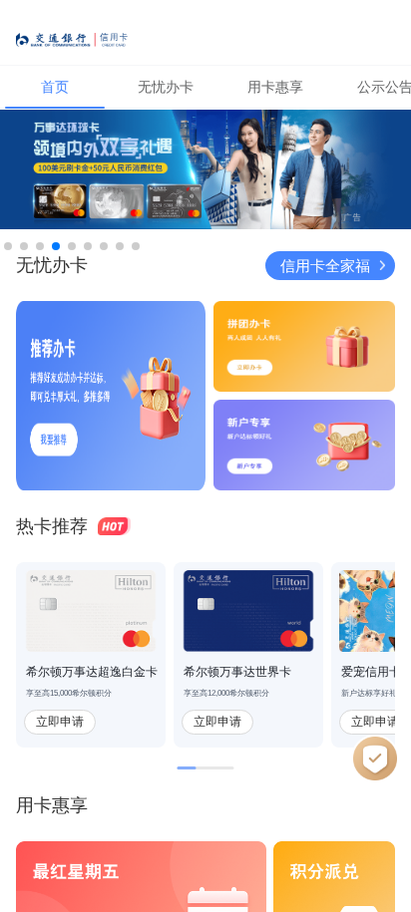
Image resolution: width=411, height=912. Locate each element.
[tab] (55, 87)
